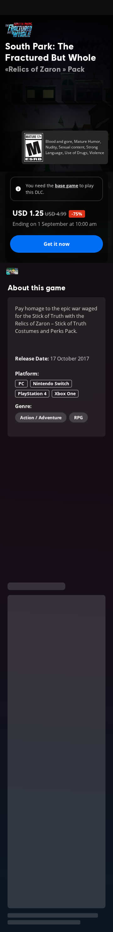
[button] (12, 271)
